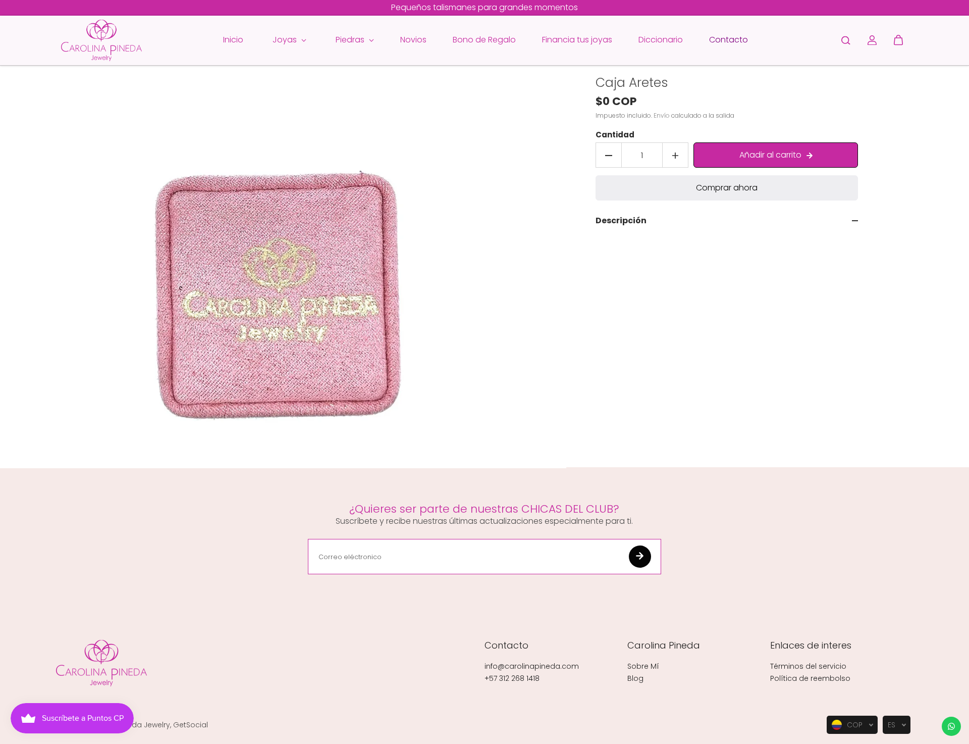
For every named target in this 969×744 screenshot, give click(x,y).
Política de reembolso (810, 678)
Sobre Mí (643, 666)
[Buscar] (845, 40)
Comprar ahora (727, 188)
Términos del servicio (808, 666)
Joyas (286, 39)
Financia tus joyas (577, 39)
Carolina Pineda (663, 646)
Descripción (621, 221)
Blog (635, 678)
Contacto (728, 39)
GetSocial (190, 725)
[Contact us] (951, 726)
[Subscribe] (640, 556)
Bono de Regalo (484, 39)
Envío (662, 116)
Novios (413, 39)
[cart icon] (898, 40)
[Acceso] (872, 40)
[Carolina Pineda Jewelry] (101, 40)
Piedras (351, 39)
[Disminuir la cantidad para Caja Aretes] (609, 155)
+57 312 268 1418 (512, 678)
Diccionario (660, 39)
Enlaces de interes (810, 646)
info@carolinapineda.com (531, 666)
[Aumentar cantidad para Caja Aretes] (675, 155)
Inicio (233, 39)
